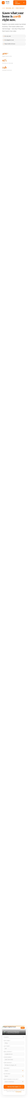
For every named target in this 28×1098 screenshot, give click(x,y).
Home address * (8, 1062)
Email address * (8, 1051)
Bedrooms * (7, 1068)
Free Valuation (17, 2)
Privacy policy (18, 1091)
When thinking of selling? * (11, 1079)
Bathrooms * (7, 1073)
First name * (7, 1040)
